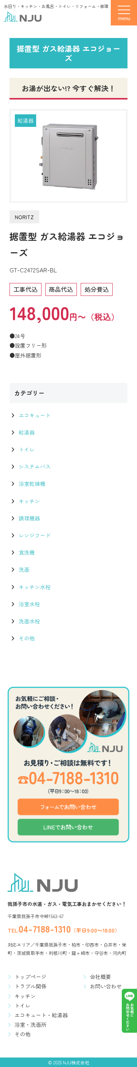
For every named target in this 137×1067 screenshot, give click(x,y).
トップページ (30, 976)
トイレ (26, 449)
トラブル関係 (30, 986)
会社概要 (100, 976)
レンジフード (34, 535)
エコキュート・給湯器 (41, 1015)
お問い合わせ (106, 986)
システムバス (34, 466)
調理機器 (28, 518)
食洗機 (26, 552)
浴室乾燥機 (31, 483)
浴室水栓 (28, 604)
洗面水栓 (28, 621)
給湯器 (25, 120)
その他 (26, 638)
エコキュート (34, 415)
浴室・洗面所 (30, 1024)
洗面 (23, 569)
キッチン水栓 (34, 587)
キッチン (28, 501)
